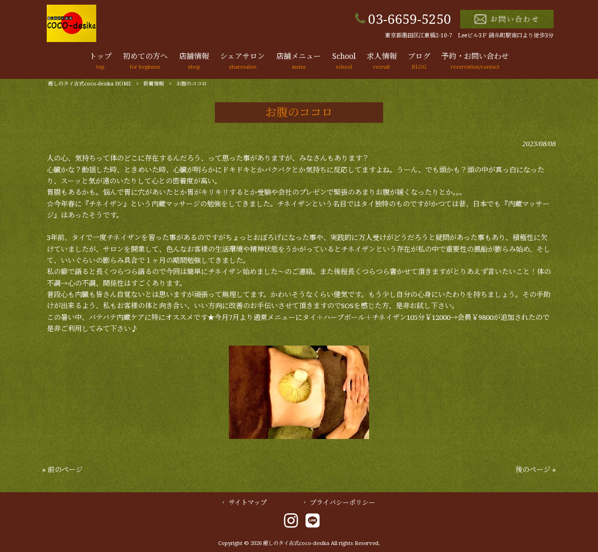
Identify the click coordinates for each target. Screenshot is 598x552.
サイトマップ (247, 502)
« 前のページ (62, 470)
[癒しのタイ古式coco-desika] (71, 39)
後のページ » (535, 470)
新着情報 (153, 84)
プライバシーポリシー (342, 502)
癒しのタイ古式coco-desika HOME (89, 84)
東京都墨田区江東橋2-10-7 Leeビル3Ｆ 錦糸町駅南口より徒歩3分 (469, 35)
